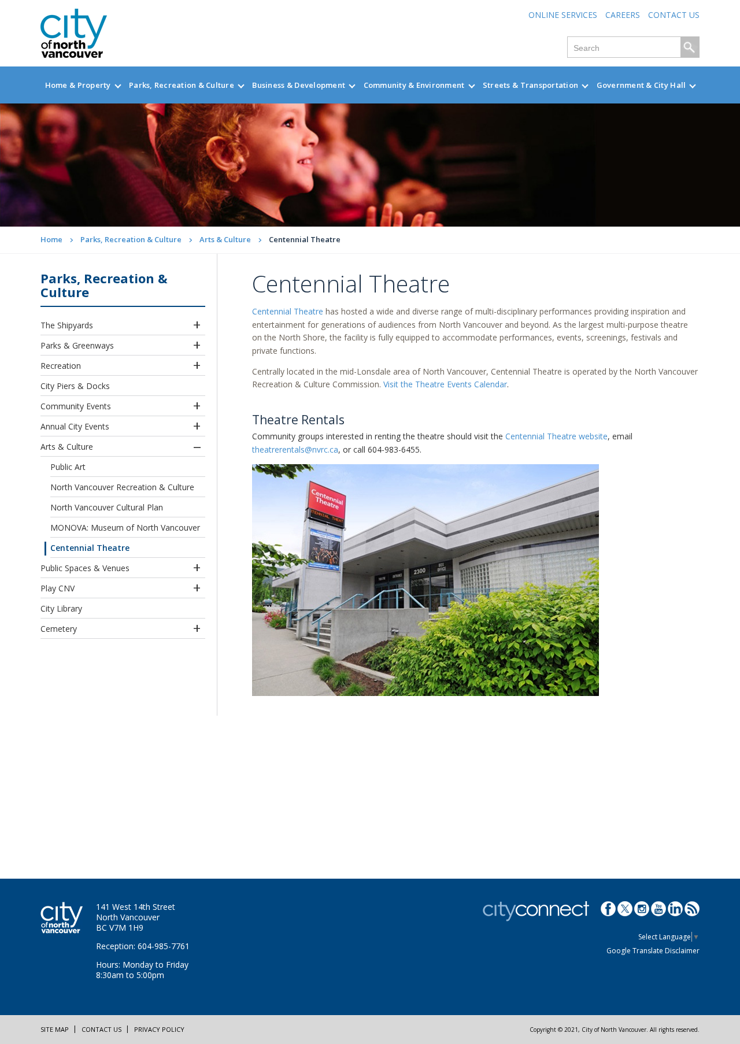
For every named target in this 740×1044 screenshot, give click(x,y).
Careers (622, 14)
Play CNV (57, 588)
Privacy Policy (159, 1029)
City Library (61, 608)
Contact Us (674, 14)
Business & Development (298, 85)
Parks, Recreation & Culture (181, 85)
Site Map (54, 1029)
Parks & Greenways (77, 345)
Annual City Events (74, 426)
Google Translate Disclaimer (653, 951)
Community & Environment (414, 85)
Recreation (60, 365)
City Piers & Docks (75, 385)
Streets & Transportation (530, 85)
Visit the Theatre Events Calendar (445, 384)
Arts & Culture (225, 239)
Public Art (68, 466)
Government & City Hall (641, 85)
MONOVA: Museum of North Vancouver (125, 527)
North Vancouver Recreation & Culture (122, 487)
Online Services (562, 14)
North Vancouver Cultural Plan (106, 507)
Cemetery (58, 628)
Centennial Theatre (90, 547)
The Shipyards (66, 325)
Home (51, 239)
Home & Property (78, 85)
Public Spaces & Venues (85, 567)
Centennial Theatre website (556, 436)
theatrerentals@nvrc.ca (295, 449)
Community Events (75, 406)
